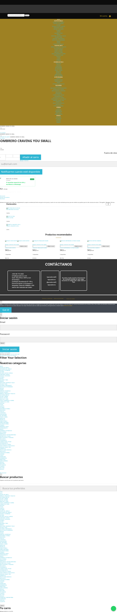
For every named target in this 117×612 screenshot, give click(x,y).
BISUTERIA (58, 117)
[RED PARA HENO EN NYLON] (58, 208)
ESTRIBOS (58, 30)
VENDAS (58, 42)
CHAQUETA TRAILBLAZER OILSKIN (39, 248)
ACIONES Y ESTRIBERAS (58, 23)
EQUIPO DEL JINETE (4, 494)
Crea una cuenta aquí (14, 354)
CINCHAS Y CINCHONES (58, 29)
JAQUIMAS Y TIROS (59, 33)
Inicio (1, 493)
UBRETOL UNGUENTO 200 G (12, 226)
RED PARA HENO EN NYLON (12, 209)
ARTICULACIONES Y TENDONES (58, 90)
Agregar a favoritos (24, 160)
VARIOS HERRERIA (58, 114)
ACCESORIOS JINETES (58, 48)
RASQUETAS (58, 71)
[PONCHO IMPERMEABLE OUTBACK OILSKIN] (72, 241)
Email (2, 322)
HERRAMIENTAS (58, 111)
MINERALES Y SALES (58, 79)
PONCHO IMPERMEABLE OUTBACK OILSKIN (69, 248)
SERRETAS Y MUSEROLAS (58, 44)
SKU (7, 250)
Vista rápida (16, 244)
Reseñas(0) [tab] (2, 198)
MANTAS (58, 34)
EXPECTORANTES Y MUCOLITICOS (58, 99)
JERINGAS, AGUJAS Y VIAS (58, 100)
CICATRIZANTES (58, 93)
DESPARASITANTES (58, 96)
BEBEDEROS (58, 63)
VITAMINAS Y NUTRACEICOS (58, 84)
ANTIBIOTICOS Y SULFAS (58, 89)
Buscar (27, 15)
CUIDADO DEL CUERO (58, 55)
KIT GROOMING (58, 69)
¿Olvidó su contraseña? (5, 352)
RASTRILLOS (58, 73)
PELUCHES (58, 121)
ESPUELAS (58, 56)
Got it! (5, 310)
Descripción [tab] (2, 196)
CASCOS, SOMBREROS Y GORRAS (58, 53)
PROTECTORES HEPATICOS (58, 103)
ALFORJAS (58, 25)
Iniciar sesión (9, 349)
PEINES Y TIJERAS (58, 70)
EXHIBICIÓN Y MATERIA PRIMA (6, 597)
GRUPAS (58, 31)
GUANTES (58, 59)
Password (5, 334)
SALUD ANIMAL (3, 559)
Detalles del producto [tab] (5, 197)
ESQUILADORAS (58, 67)
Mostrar (2, 343)
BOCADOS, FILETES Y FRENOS (58, 26)
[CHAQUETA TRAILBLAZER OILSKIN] (44, 241)
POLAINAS (58, 60)
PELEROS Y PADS (58, 37)
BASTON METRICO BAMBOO (93, 248)
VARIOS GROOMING (58, 75)
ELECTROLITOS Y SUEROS (58, 97)
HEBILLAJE (2, 600)
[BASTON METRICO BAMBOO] (99, 241)
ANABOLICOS (58, 86)
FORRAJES (58, 78)
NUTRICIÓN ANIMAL (4, 550)
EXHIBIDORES (3, 598)
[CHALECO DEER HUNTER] (17, 241)
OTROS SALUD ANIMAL (58, 106)
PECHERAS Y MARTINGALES (58, 38)
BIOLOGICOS (58, 92)
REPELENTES (58, 104)
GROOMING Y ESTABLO (5, 535)
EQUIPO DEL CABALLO (5, 511)
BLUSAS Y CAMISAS (59, 49)
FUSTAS (58, 58)
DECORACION (58, 118)
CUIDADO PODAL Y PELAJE (58, 95)
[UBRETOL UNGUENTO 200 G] (58, 224)
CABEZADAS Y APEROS (58, 27)
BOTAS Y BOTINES (58, 51)
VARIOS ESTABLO (58, 74)
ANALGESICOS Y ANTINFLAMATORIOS (58, 88)
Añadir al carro (30, 157)
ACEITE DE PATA (9, 217)
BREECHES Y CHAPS (58, 52)
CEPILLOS (58, 64)
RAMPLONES (58, 112)
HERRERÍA (2, 581)
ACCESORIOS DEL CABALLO (58, 22)
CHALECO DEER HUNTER (10, 248)
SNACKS (58, 82)
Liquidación (2, 601)
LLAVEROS (58, 119)
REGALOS (59, 122)
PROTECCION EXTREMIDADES (58, 40)
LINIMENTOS (58, 101)
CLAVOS (58, 108)
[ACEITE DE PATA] (58, 216)
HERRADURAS (58, 110)
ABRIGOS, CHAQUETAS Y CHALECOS (58, 47)
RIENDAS (58, 41)
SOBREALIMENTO (58, 81)
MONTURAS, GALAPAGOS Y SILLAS (58, 36)
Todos (1, 491)
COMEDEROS (58, 66)
